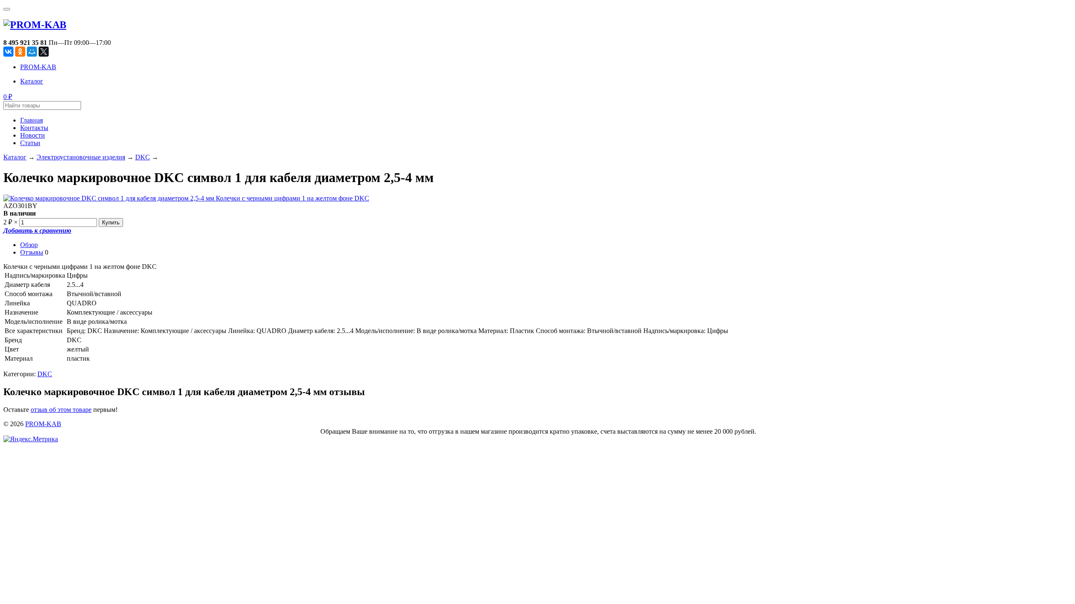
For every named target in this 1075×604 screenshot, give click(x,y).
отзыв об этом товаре (61, 409)
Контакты (34, 127)
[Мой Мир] (32, 52)
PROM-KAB (38, 66)
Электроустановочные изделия (81, 157)
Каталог (31, 81)
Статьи (30, 142)
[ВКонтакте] (8, 52)
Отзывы (31, 252)
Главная (31, 120)
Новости (32, 135)
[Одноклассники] (20, 52)
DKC (142, 157)
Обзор (29, 244)
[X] (44, 52)
